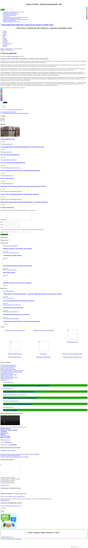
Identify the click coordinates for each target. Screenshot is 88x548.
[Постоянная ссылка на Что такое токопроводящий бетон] (6, 152)
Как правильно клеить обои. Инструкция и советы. (17, 265)
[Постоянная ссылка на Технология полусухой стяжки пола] (12, 304)
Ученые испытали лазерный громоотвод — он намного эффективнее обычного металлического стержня (32, 294)
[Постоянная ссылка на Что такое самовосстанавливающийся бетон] (9, 159)
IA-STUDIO (18, 539)
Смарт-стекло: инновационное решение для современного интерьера (20, 194)
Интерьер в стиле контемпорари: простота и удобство (11, 21)
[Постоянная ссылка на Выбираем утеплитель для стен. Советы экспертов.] (5, 280)
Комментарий (4, 219)
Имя (1, 222)
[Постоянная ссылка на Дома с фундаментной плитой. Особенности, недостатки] (8, 298)
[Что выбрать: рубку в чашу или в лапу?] (7, 378)
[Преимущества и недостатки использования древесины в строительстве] (7, 373)
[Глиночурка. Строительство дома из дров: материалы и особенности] (7, 376)
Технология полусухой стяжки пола (13, 307)
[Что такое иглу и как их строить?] (12, 370)
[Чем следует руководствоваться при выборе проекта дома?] (4, 380)
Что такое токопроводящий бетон (10, 155)
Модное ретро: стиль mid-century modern (9, 20)
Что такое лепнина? (6, 16)
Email (2, 224)
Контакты (5, 45)
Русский (74, 547)
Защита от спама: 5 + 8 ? (6, 232)
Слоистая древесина (12, 109)
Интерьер (5, 42)
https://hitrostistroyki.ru (5, 500)
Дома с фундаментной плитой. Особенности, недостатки (18, 300)
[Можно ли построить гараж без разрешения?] (9, 374)
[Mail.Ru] (44, 96)
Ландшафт (5, 40)
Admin (8, 56)
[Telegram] (44, 94)
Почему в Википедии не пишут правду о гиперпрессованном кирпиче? (20, 170)
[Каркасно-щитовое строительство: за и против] (8, 365)
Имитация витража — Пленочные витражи (10, 12)
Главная (5, 31)
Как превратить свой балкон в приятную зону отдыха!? (12, 18)
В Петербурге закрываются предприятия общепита (15, 113)
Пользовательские (8, 43)
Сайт (2, 227)
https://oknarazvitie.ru (5, 485)
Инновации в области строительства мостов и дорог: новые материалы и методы (23, 186)
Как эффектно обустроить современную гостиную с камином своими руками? (15, 19)
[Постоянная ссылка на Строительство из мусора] (10, 136)
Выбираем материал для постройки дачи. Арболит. (17, 248)
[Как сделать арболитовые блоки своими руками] (9, 377)
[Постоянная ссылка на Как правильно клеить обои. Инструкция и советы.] (5, 263)
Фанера (18, 109)
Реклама (5, 46)
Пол (4, 36)
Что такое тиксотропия (7, 178)
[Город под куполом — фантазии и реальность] (7, 367)
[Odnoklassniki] (44, 93)
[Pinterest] (44, 98)
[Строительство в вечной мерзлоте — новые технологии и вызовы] (8, 366)
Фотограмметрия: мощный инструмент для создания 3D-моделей (13, 11)
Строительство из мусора (8, 139)
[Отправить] (44, 100)
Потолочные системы (9, 272)
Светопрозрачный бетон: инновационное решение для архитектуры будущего (22, 147)
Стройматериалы (8, 48)
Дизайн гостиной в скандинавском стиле (9, 15)
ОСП (6, 109)
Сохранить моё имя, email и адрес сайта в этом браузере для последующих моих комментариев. (23, 229)
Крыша (4, 35)
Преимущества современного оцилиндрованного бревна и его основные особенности (24, 202)
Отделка (5, 39)
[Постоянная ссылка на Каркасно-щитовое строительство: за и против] (10, 311)
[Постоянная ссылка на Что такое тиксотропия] (7, 175)
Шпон (21, 109)
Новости (5, 32)
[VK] (44, 91)
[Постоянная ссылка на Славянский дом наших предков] (11, 252)
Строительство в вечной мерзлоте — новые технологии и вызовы (21, 321)
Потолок (5, 38)
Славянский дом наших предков (12, 255)
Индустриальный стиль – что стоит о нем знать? (10, 13)
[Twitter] (44, 89)
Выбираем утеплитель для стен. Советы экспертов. (17, 283)
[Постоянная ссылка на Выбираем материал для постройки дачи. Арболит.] (10, 245)
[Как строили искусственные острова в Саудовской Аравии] (8, 369)
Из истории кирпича (8, 112)
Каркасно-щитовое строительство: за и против (16, 314)
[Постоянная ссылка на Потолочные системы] (9, 269)
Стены (4, 34)
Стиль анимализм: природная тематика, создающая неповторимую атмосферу (15, 17)
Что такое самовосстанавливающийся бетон (13, 162)
